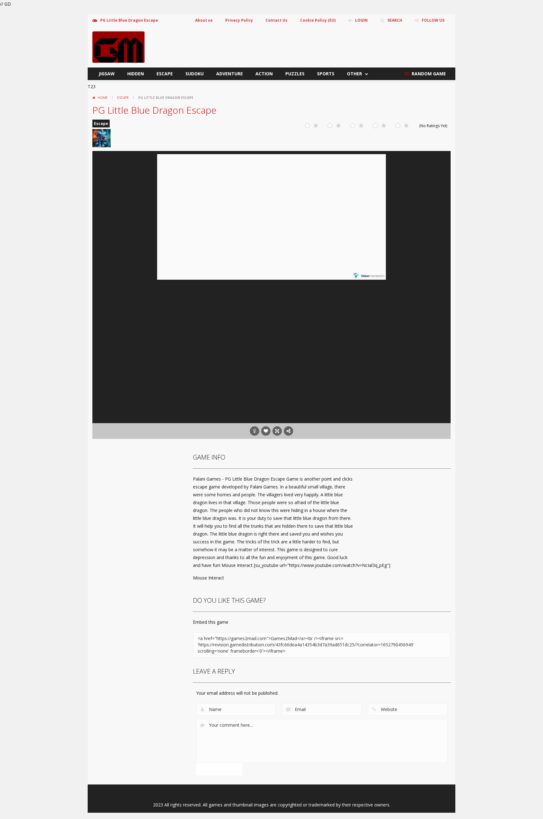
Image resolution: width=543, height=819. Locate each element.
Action (264, 74)
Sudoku (194, 74)
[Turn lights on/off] (254, 431)
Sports (325, 74)
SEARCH (394, 20)
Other (354, 74)
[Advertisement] (271, 373)
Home (103, 97)
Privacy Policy (239, 20)
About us (204, 20)
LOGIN (361, 20)
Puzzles (294, 74)
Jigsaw (107, 74)
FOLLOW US (433, 20)
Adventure (229, 74)
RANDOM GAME (428, 74)
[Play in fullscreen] (277, 431)
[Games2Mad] (118, 47)
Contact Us (277, 20)
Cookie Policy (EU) (318, 20)
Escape (164, 74)
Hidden (135, 74)
